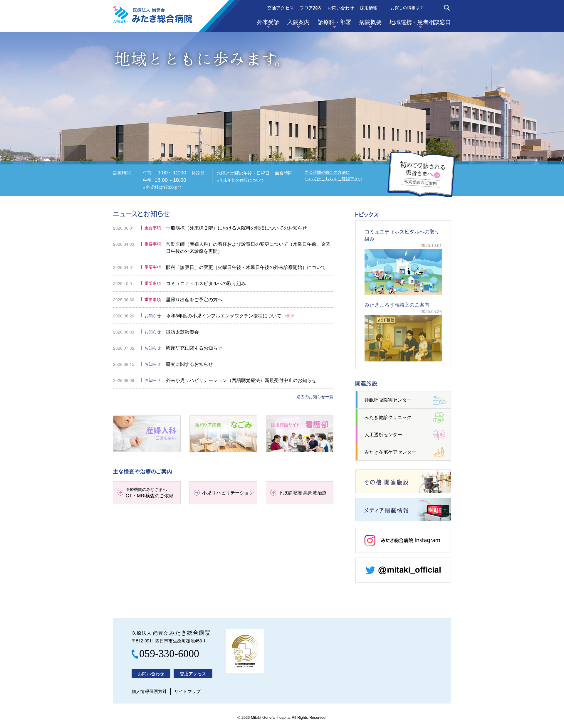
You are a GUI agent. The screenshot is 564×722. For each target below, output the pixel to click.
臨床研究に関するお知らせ (194, 347)
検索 (446, 7)
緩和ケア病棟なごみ (210, 451)
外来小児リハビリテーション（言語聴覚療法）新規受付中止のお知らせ (241, 380)
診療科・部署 (334, 22)
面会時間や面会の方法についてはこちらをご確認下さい (333, 175)
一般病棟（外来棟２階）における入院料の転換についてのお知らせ (236, 227)
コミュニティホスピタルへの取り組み (206, 283)
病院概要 (370, 22)
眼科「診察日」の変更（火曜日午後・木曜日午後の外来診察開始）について (246, 267)
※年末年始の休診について (240, 180)
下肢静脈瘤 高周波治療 (302, 492)
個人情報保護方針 (149, 691)
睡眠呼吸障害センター (388, 399)
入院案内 (298, 22)
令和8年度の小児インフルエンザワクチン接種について (223, 315)
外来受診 (268, 22)
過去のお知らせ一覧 (314, 396)
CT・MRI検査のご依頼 (150, 492)
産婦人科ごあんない (134, 451)
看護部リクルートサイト (292, 451)
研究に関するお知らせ (189, 364)
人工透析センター (383, 434)
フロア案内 (311, 8)
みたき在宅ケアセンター (390, 451)
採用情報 (368, 8)
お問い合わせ (341, 8)
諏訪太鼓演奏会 (182, 331)
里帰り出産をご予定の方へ (194, 299)
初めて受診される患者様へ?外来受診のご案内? (421, 175)
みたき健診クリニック (388, 417)
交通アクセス (280, 8)
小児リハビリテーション (228, 492)
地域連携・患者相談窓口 (420, 22)
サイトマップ (187, 691)
